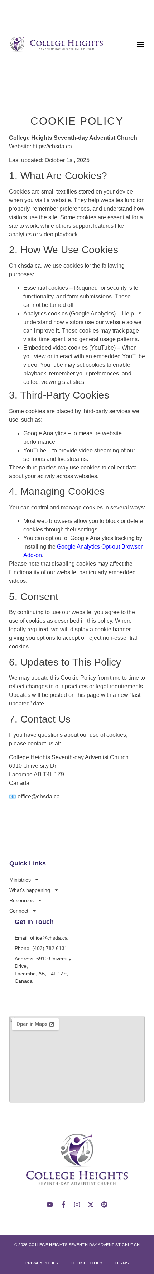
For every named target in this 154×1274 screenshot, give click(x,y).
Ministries (20, 880)
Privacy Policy (42, 1263)
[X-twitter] (90, 1204)
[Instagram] (77, 1204)
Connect (18, 911)
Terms (122, 1263)
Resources (21, 900)
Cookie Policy (87, 1263)
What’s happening (29, 890)
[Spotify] (104, 1204)
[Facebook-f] (63, 1204)
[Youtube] (50, 1204)
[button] (140, 44)
